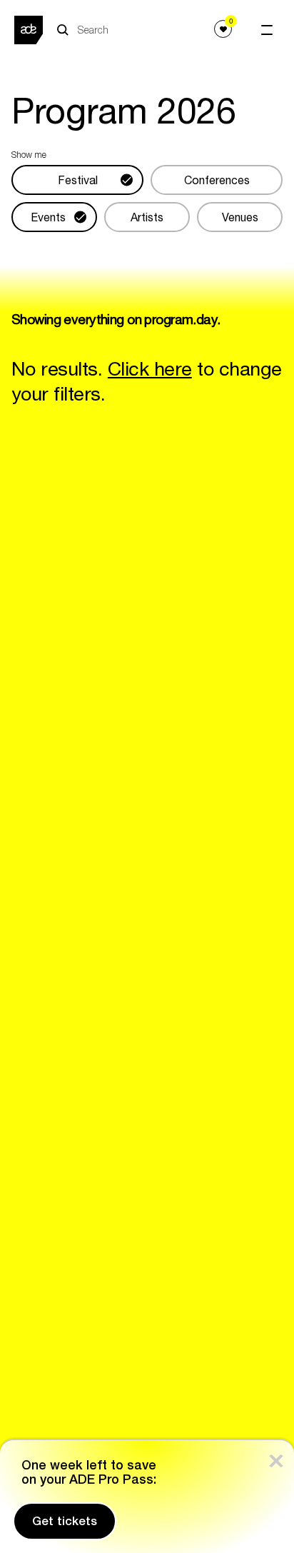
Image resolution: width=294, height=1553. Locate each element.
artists (147, 217)
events (48, 217)
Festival (78, 180)
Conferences (217, 180)
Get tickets (64, 1521)
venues (240, 217)
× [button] (276, 1457)
